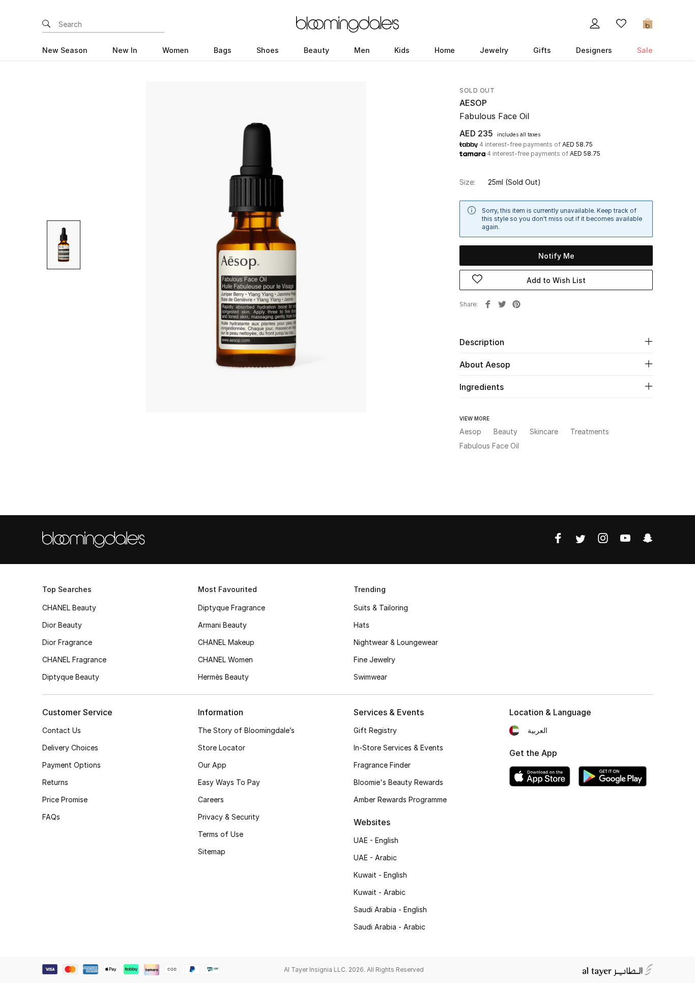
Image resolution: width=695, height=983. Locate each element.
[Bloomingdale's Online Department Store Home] (347, 23)
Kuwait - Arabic (380, 892)
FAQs (51, 816)
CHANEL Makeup (226, 642)
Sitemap (211, 851)
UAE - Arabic (375, 857)
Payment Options (71, 765)
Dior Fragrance (67, 642)
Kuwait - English (380, 874)
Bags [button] (222, 50)
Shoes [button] (267, 50)
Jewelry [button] (494, 50)
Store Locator (221, 747)
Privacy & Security (228, 816)
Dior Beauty (62, 625)
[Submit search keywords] (46, 24)
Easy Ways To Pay (229, 782)
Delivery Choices (70, 747)
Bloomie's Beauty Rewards (398, 782)
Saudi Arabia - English (390, 909)
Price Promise (65, 799)
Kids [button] (402, 50)
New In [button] (124, 50)
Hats (361, 625)
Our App (212, 765)
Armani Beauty (222, 625)
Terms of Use (220, 834)
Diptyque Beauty (70, 676)
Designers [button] (594, 50)
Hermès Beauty (223, 676)
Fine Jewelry (374, 659)
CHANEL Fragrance (74, 659)
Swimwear (370, 676)
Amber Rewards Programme (400, 799)
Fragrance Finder (382, 765)
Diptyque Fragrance (231, 607)
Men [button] (362, 50)
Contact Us (61, 730)
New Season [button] (65, 50)
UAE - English (376, 840)
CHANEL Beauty (69, 607)
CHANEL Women (225, 659)
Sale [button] (645, 50)
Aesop (473, 103)
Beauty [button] (316, 50)
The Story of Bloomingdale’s (246, 730)
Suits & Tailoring (381, 607)
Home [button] (445, 50)
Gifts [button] (542, 50)
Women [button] (175, 50)
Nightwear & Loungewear (396, 642)
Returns (55, 782)
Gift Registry (375, 730)
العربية (537, 730)
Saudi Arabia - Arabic (389, 926)
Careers (211, 799)
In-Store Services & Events (398, 747)
